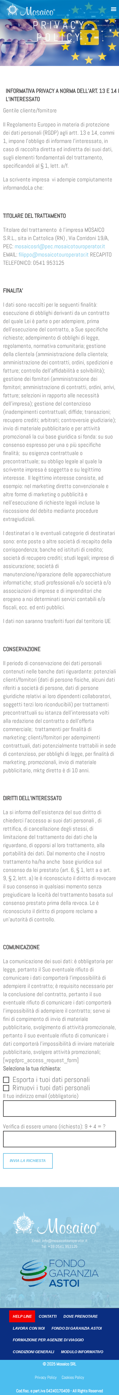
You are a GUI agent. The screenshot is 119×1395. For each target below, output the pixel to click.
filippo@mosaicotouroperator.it (54, 254)
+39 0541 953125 (63, 1246)
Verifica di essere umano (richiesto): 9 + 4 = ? (54, 1126)
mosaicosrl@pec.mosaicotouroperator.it (60, 246)
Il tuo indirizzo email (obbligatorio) (40, 1096)
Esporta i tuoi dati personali (51, 1080)
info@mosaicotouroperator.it (65, 1240)
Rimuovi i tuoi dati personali (51, 1088)
